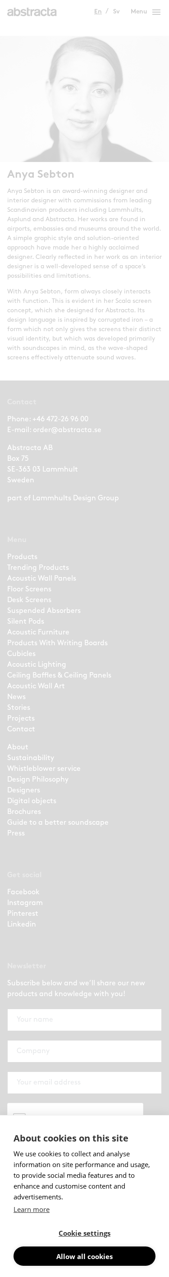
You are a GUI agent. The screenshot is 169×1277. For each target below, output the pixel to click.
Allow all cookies (84, 1256)
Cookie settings (84, 1233)
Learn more (32, 1209)
